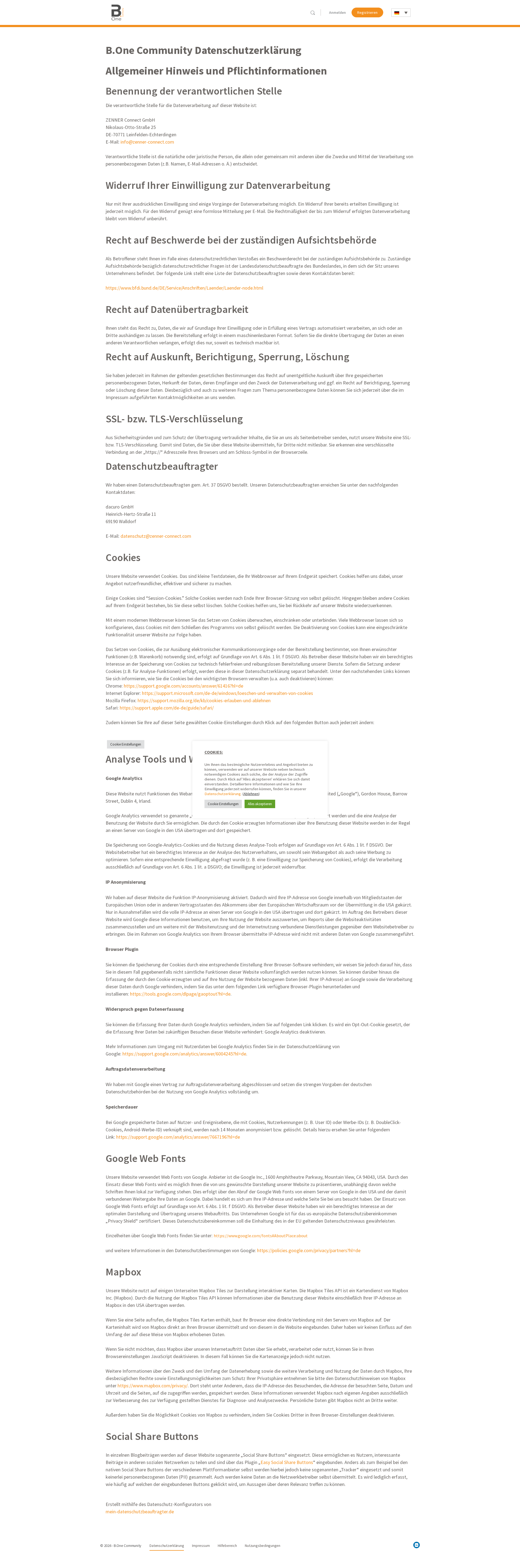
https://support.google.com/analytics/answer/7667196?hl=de (178, 1137)
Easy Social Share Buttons (287, 1462)
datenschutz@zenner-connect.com (156, 536)
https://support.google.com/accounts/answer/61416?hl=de (183, 686)
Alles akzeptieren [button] (260, 804)
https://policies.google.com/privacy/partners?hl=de (308, 1250)
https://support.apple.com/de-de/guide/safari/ (167, 708)
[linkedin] (416, 1545)
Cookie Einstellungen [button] (125, 744)
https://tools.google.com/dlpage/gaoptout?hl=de (180, 994)
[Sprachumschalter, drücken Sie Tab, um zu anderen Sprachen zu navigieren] (401, 12)
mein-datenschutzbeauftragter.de (140, 1511)
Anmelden (337, 12)
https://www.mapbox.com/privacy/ (153, 1385)
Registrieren (367, 12)
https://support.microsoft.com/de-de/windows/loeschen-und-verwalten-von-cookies (227, 693)
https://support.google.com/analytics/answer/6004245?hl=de (184, 1054)
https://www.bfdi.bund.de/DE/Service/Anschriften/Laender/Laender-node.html (184, 288)
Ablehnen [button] (251, 793)
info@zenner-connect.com (147, 142)
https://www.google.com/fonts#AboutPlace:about (261, 1235)
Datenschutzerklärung (222, 793)
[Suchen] (312, 12)
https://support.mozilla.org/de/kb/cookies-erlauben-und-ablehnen (204, 700)
